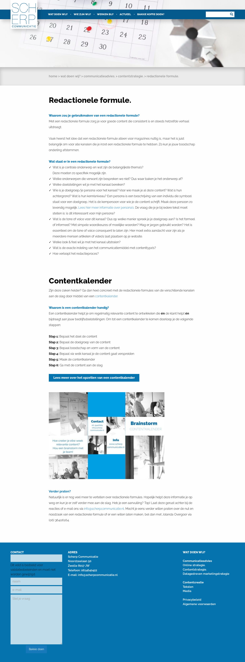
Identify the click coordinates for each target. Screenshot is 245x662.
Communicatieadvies (197, 561)
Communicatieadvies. (99, 76)
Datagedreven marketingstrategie (206, 574)
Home (53, 76)
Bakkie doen (36, 649)
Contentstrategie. (131, 76)
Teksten (188, 587)
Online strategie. (194, 565)
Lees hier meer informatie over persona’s (106, 207)
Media (187, 591)
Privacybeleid (192, 599)
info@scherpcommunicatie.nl (98, 575)
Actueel (125, 14)
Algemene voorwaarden (199, 604)
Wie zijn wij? (82, 14)
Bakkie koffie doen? (150, 14)
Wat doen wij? (58, 14)
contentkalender (106, 296)
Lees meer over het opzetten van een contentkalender (94, 378)
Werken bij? (105, 14)
